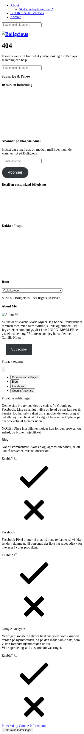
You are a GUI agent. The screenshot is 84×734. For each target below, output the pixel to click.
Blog (15, 381)
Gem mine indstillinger (17, 730)
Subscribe (19, 349)
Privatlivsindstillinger (25, 377)
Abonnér (15, 172)
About (14, 5)
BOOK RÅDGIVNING (27, 13)
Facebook (18, 386)
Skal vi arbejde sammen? (36, 9)
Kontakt (15, 17)
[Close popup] (3, 369)
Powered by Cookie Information (24, 726)
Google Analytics (22, 390)
